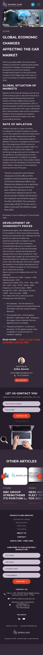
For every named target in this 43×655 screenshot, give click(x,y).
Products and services (21, 515)
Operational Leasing (21, 519)
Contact (21, 537)
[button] (33, 5)
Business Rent (21, 522)
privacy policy (12, 626)
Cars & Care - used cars (21, 541)
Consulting (21, 529)
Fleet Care (21, 526)
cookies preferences (28, 626)
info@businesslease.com (25, 599)
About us (21, 533)
